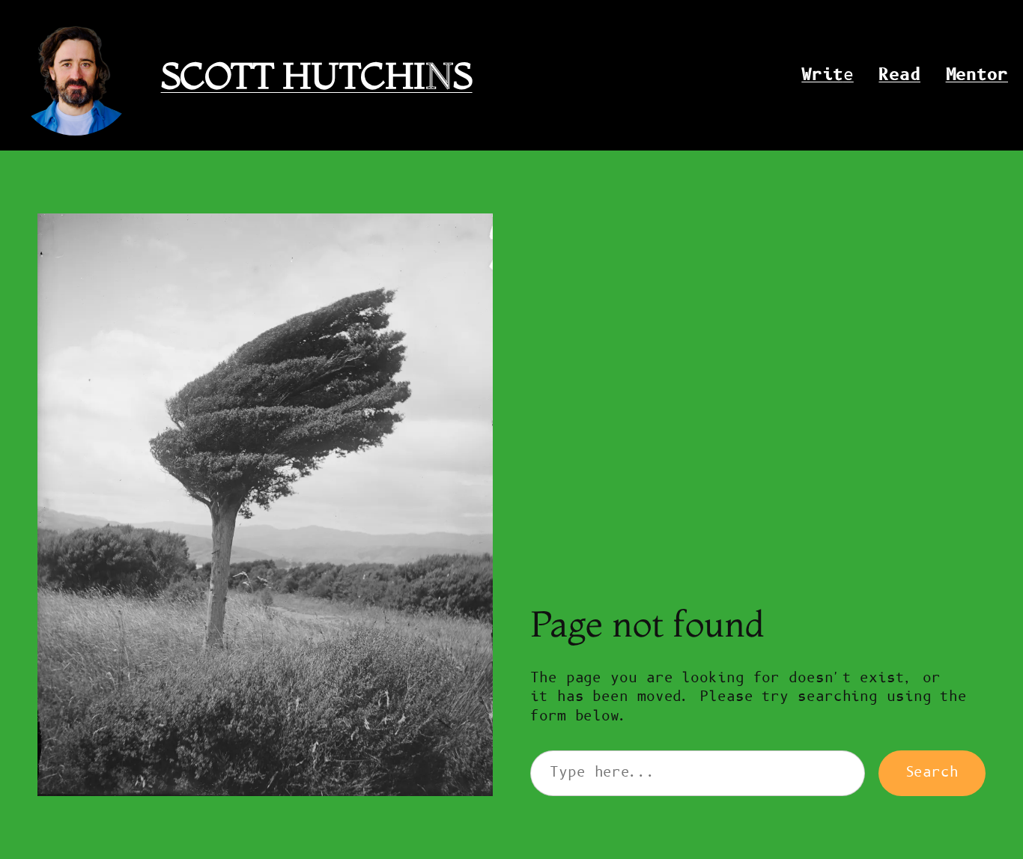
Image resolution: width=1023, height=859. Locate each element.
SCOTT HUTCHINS (317, 75)
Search (932, 772)
